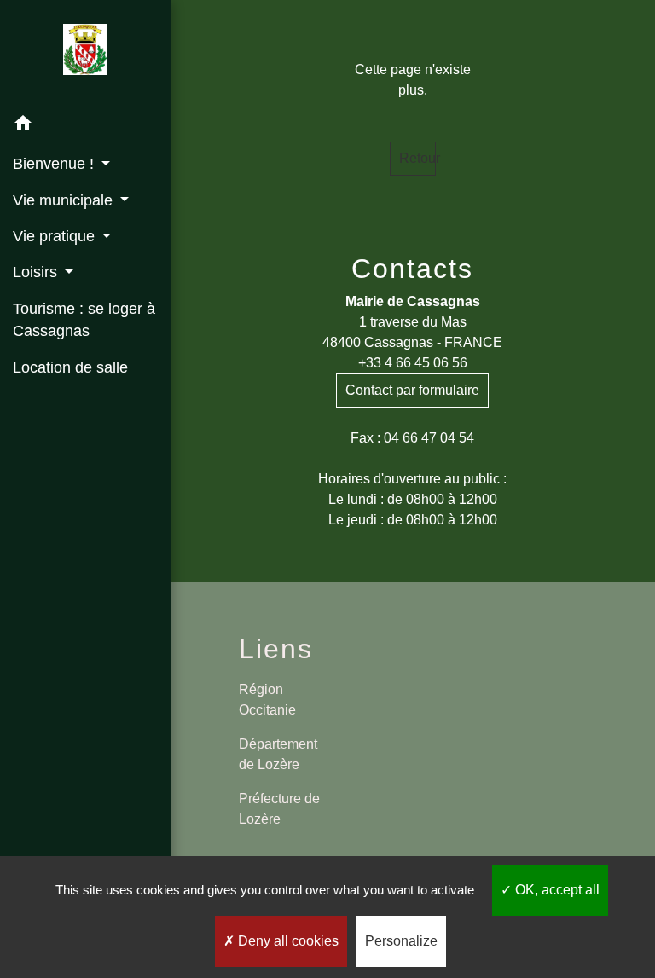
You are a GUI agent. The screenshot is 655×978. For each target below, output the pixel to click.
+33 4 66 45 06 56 (412, 363)
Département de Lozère (278, 754)
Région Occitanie (267, 699)
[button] (85, 126)
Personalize (401, 941)
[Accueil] (85, 53)
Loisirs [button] (37, 272)
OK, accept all (556, 890)
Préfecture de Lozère (279, 808)
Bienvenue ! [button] (55, 163)
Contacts (412, 268)
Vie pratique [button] (56, 236)
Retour (417, 158)
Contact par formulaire (412, 390)
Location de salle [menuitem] (70, 367)
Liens (276, 649)
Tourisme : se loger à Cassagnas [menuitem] (84, 319)
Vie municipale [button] (65, 200)
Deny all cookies (287, 941)
